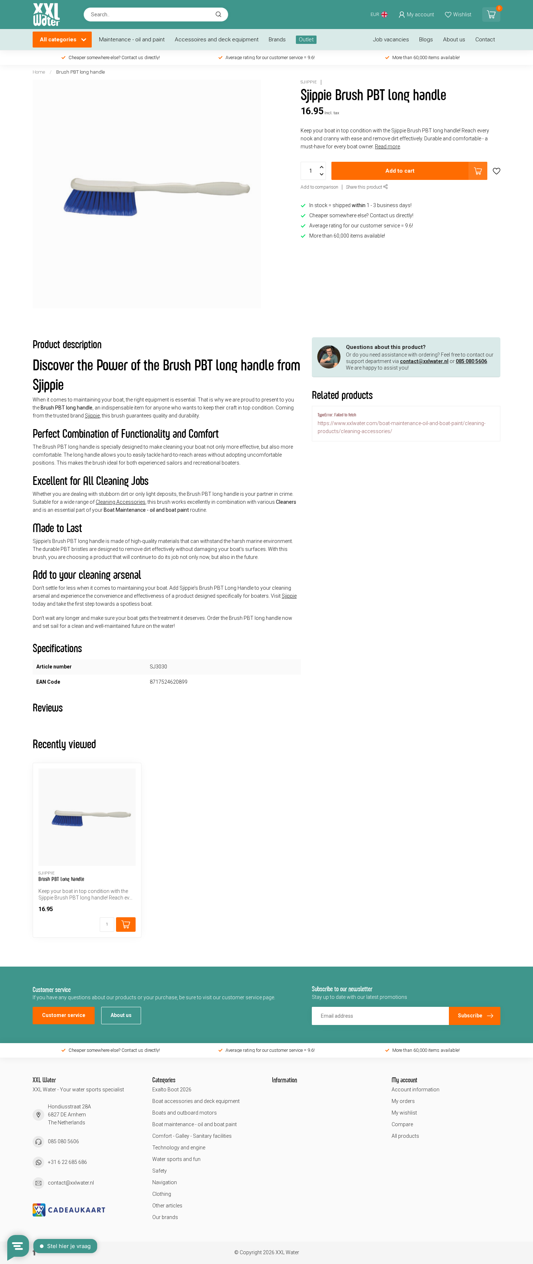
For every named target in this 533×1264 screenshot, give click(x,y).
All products (405, 1136)
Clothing (161, 1194)
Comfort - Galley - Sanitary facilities (192, 1136)
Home (39, 72)
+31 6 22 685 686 (67, 1162)
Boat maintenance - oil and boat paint (194, 1124)
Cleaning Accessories (120, 502)
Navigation (164, 1182)
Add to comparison (319, 187)
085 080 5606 (471, 361)
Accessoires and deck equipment (217, 39)
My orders (403, 1101)
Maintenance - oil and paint (132, 39)
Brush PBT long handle (80, 72)
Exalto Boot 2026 (171, 1089)
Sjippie (309, 82)
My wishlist (404, 1113)
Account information (415, 1089)
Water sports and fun (176, 1159)
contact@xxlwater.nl (424, 361)
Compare (402, 1124)
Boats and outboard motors (184, 1113)
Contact (485, 39)
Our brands (165, 1217)
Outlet (306, 39)
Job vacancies (391, 39)
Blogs (426, 39)
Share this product (364, 187)
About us (454, 39)
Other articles (167, 1206)
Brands (277, 39)
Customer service (63, 1015)
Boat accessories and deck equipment (196, 1101)
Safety (159, 1171)
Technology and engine (178, 1147)
